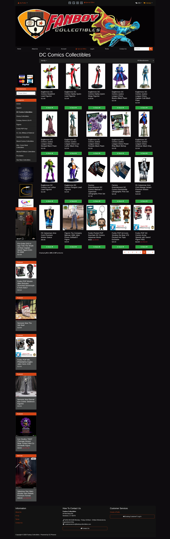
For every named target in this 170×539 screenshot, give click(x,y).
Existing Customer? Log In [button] (132, 516)
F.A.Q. (48, 49)
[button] (22, 3)
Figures (18, 124)
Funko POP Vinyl (21, 128)
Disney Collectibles (22, 116)
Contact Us (123, 49)
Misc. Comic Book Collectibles (22, 146)
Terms (107, 49)
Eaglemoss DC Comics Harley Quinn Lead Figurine (73, 94)
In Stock (49, 107)
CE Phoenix (52, 534)
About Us (35, 49)
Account (63, 49)
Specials (19, 455)
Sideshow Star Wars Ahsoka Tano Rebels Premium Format (25, 493)
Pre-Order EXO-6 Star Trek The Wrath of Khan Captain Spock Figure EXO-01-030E (25, 248)
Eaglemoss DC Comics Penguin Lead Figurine (73, 187)
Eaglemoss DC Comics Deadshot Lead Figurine (48, 94)
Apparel (18, 108)
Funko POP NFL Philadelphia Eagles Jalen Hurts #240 (25, 362)
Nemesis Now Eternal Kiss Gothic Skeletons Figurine (26, 401)
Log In (92, 49)
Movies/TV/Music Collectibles (25, 151)
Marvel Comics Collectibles (25, 141)
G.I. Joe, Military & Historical (25, 133)
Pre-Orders (19, 156)
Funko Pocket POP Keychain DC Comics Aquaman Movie (96, 235)
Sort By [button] (43, 60)
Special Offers (81, 49)
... (148, 252)
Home (19, 49)
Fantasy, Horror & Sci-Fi (24, 120)
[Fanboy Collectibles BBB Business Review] (25, 62)
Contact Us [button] (85, 528)
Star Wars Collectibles (23, 160)
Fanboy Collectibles (33, 534)
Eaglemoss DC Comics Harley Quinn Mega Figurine (96, 94)
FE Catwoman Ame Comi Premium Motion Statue (48, 235)
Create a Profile (115, 512)
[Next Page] (153, 252)
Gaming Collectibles (22, 137)
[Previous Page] (125, 252)
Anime (18, 104)
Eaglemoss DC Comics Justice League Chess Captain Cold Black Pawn (142, 96)
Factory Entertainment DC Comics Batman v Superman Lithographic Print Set (96, 189)
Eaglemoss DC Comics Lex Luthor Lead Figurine (48, 187)
